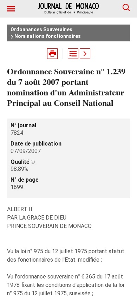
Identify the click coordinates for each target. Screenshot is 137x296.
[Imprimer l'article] (52, 53)
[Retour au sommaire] (73, 53)
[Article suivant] (85, 53)
